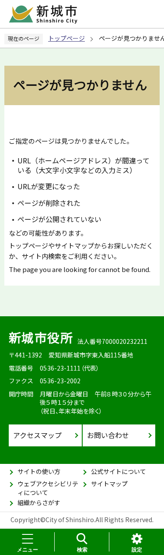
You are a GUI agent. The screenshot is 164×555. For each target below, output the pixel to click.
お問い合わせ (108, 435)
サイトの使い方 (38, 471)
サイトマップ (109, 483)
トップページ (66, 38)
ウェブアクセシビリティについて (47, 488)
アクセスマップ (37, 435)
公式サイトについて (118, 471)
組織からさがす (38, 502)
